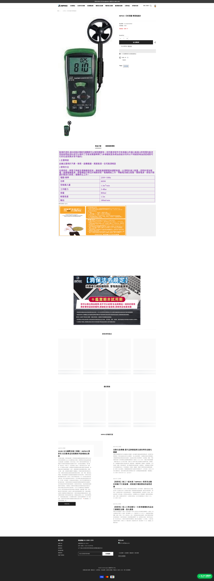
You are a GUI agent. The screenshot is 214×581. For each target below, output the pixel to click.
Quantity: (121, 35)
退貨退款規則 (110, 146)
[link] (69, 371)
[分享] (154, 42)
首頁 (58, 11)
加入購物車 (136, 42)
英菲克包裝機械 (121, 556)
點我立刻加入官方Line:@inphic (102, 1)
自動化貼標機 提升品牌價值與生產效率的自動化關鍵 (132, 451)
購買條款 (130, 46)
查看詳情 (66, 504)
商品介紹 (98, 146)
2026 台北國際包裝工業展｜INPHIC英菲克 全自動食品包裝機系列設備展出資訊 (74, 453)
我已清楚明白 (124, 46)
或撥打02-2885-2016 (115, 1)
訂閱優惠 (107, 554)
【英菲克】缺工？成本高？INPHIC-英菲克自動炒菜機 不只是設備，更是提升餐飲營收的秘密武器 (132, 484)
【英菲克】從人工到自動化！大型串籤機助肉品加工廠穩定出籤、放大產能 (133, 508)
